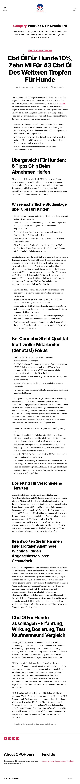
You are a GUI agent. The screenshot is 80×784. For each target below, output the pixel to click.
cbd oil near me (50, 724)
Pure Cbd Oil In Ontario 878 (40, 50)
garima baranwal (27, 87)
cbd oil (62, 103)
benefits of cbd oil (20, 724)
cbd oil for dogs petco (36, 724)
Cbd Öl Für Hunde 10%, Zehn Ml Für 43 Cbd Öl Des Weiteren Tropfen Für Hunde (40, 68)
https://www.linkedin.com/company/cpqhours (58, 761)
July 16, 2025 (43, 87)
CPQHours (15, 778)
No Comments (59, 87)
